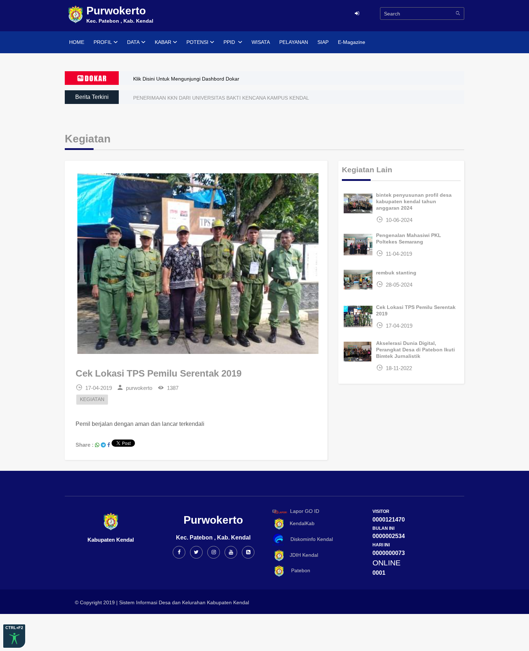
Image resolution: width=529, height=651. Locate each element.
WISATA (261, 42)
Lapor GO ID (304, 511)
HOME (76, 42)
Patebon (297, 570)
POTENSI (197, 42)
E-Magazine (351, 42)
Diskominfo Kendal (309, 539)
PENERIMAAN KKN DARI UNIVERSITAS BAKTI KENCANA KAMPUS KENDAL (221, 98)
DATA (133, 42)
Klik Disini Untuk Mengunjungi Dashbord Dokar (186, 79)
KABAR (163, 42)
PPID (229, 42)
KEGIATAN (92, 399)
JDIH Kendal (301, 555)
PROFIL (103, 42)
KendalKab (300, 523)
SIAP (323, 42)
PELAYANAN (293, 42)
